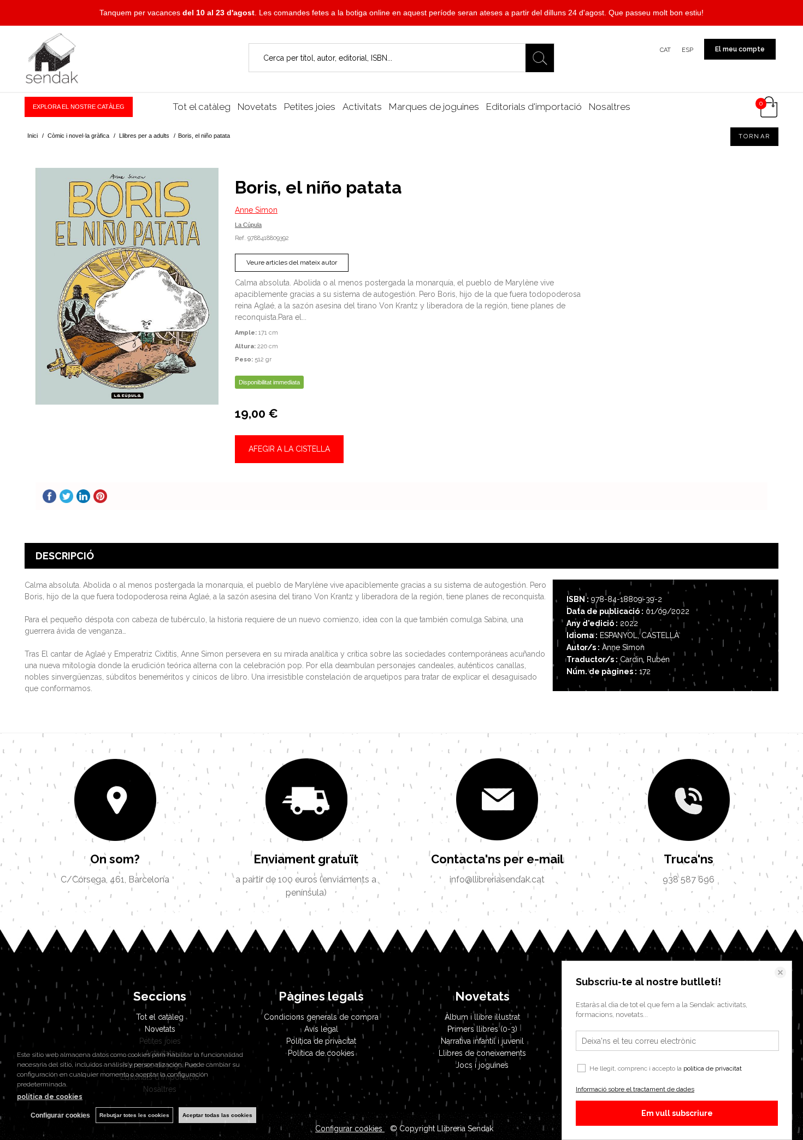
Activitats (362, 106)
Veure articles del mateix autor (291, 262)
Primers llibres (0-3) (482, 1029)
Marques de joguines (434, 106)
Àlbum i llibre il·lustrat (482, 1017)
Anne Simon (256, 210)
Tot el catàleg (202, 106)
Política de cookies (321, 1053)
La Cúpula (248, 224)
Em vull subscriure (677, 1113)
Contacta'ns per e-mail (497, 859)
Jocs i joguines (482, 1065)
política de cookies (49, 1097)
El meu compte (740, 49)
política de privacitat (712, 1068)
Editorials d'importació (534, 106)
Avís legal (321, 1029)
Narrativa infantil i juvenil (482, 1041)
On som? (115, 859)
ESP (687, 50)
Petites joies (309, 106)
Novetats (257, 106)
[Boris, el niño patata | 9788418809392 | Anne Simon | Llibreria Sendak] (127, 286)
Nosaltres (609, 106)
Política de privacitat (321, 1041)
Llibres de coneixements (482, 1053)
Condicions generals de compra (321, 1017)
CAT (665, 50)
